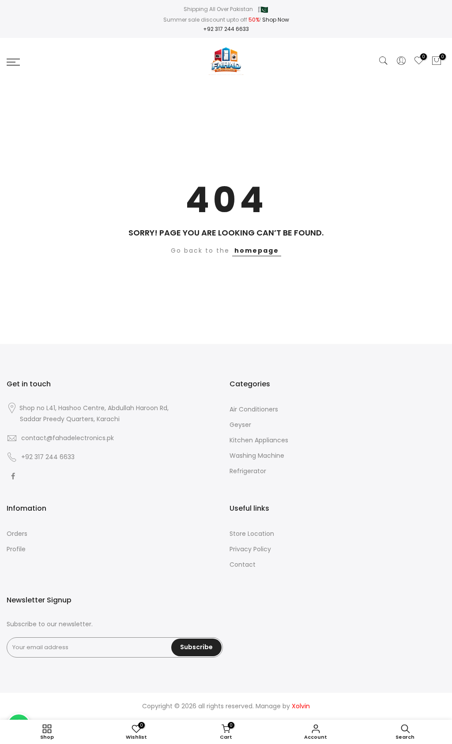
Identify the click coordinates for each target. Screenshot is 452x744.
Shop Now (275, 19)
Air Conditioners (254, 409)
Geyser (240, 424)
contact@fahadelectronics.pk (67, 438)
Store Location (252, 533)
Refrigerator (248, 471)
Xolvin (301, 706)
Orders (17, 533)
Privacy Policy (250, 549)
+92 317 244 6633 (226, 29)
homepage (256, 250)
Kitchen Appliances (259, 440)
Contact (243, 564)
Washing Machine (257, 455)
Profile (16, 549)
